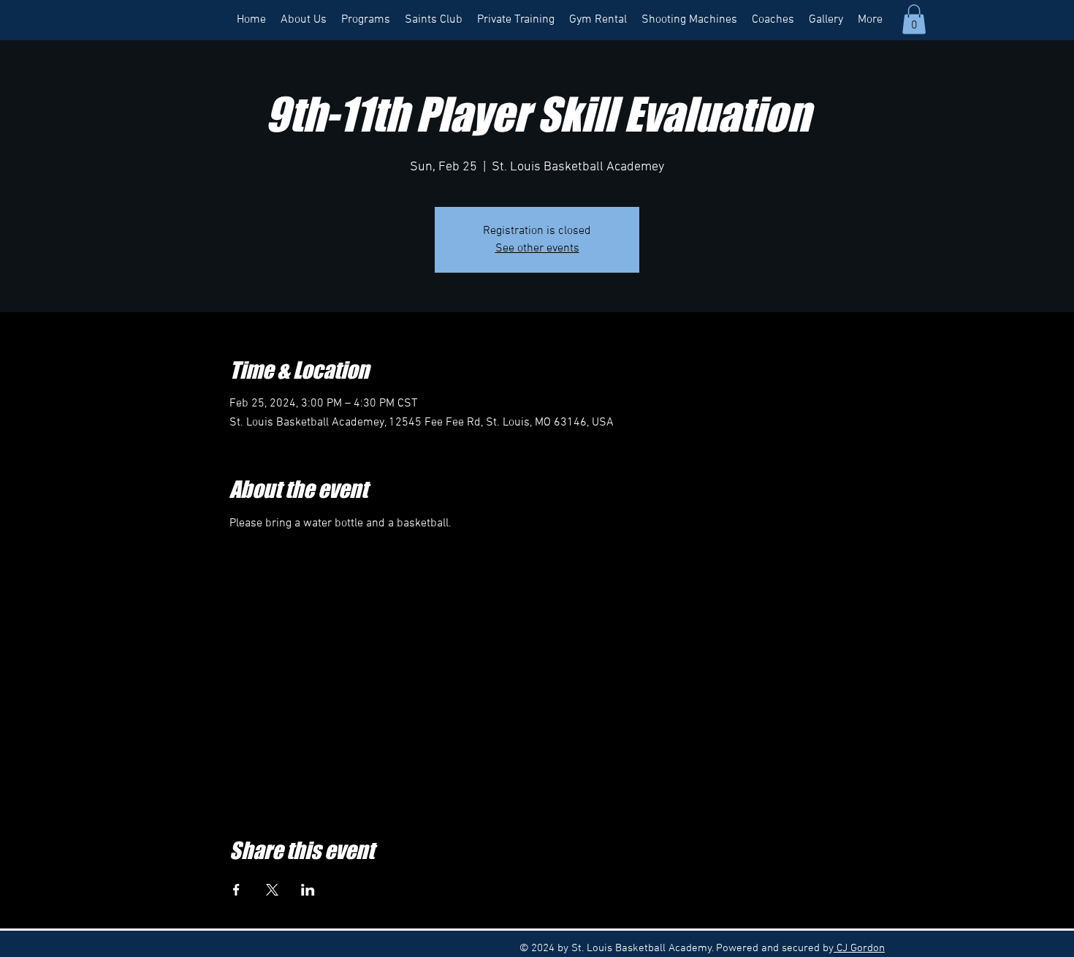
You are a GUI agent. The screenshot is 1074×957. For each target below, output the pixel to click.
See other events (537, 248)
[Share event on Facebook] (236, 890)
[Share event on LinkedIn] (308, 890)
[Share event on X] (272, 890)
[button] (914, 19)
